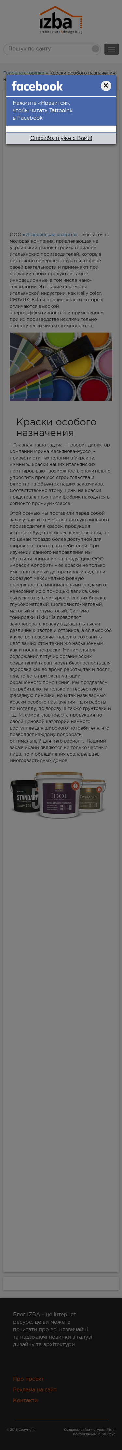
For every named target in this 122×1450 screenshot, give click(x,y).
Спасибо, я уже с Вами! (61, 138)
